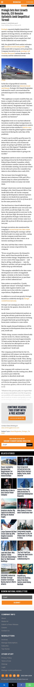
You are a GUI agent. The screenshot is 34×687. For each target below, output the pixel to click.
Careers (4, 627)
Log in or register (17, 418)
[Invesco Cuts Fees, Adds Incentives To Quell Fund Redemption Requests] (25, 488)
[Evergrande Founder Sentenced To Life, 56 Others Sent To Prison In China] (25, 529)
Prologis (4, 29)
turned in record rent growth (14, 47)
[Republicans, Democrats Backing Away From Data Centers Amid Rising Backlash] (25, 574)
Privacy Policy (6, 658)
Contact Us (5, 631)
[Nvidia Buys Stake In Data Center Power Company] (9, 488)
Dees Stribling (11, 426)
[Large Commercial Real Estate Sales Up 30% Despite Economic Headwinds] (9, 529)
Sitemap (4, 664)
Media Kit (4, 621)
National (24, 5)
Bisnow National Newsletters (14, 591)
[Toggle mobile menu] (2, 2)
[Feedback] (18, 675)
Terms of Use (6, 661)
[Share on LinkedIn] (4, 685)
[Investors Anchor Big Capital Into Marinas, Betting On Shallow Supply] (9, 508)
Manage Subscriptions (9, 643)
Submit (29, 445)
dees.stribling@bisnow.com (10, 428)
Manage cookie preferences (11, 670)
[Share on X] (13, 685)
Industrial (30, 5)
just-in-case (27, 127)
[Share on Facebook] (21, 685)
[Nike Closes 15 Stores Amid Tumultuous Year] (25, 508)
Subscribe (29, 2)
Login (3, 667)
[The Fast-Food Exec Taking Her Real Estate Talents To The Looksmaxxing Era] (25, 551)
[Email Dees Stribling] (20, 25)
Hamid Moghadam (16, 431)
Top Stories (5, 649)
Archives (4, 640)
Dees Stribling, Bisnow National (10, 25)
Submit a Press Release (9, 624)
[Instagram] (14, 675)
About (3, 618)
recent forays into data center (19, 229)
